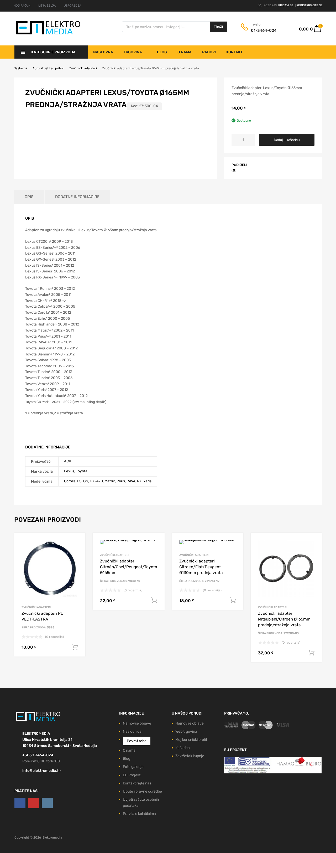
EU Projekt (131, 775)
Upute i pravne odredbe (142, 791)
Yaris (147, 481)
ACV (67, 461)
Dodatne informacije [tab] (77, 196)
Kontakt (234, 52)
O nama (184, 52)
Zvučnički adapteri (83, 68)
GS (85, 481)
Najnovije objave (137, 723)
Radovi (209, 52)
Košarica (182, 748)
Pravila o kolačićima (139, 813)
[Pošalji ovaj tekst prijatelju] (296, 167)
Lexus (69, 471)
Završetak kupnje (189, 756)
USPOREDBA (72, 5)
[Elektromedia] (48, 34)
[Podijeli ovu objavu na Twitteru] (268, 167)
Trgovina (133, 52)
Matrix (109, 481)
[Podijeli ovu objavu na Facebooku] (258, 167)
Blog (162, 52)
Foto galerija (133, 766)
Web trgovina (186, 731)
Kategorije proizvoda (53, 52)
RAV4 (131, 481)
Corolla (70, 481)
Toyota (81, 471)
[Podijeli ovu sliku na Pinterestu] (277, 167)
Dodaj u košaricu (287, 140)
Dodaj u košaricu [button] (75, 647)
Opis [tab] (29, 196)
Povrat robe (136, 741)
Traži (218, 27)
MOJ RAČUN (21, 5)
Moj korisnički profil (191, 739)
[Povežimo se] (19, 803)
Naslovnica (132, 731)
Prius (121, 481)
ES (79, 481)
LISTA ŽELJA (47, 5)
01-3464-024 (264, 30)
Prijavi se (286, 5)
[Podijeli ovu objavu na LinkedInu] (287, 167)
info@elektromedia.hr (41, 770)
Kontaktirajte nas (137, 783)
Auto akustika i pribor (48, 68)
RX (139, 481)
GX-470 (96, 481)
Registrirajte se (309, 5)
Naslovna (103, 52)
